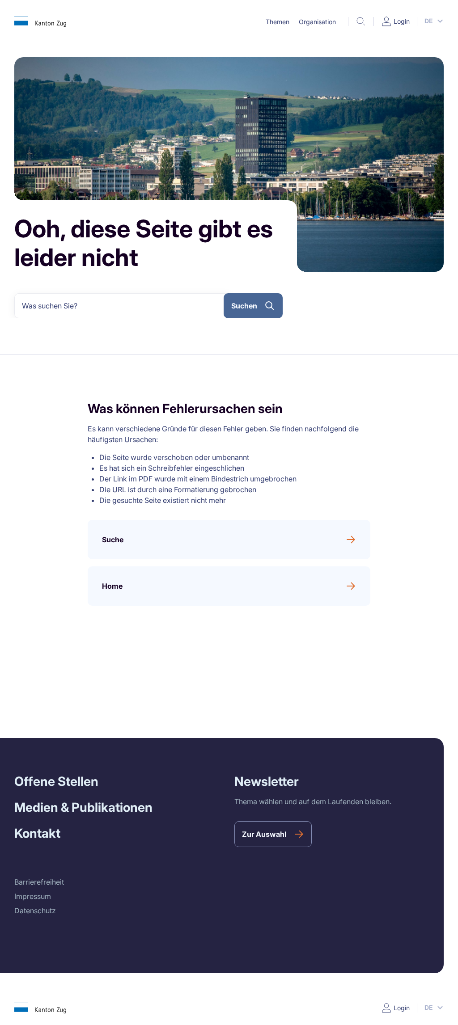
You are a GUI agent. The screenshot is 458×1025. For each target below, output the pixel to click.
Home (112, 586)
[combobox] (122, 305)
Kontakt (37, 833)
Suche (112, 539)
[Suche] (361, 21)
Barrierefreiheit (39, 881)
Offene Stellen (56, 781)
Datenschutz (35, 910)
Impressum (32, 896)
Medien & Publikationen (83, 807)
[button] (277, 21)
